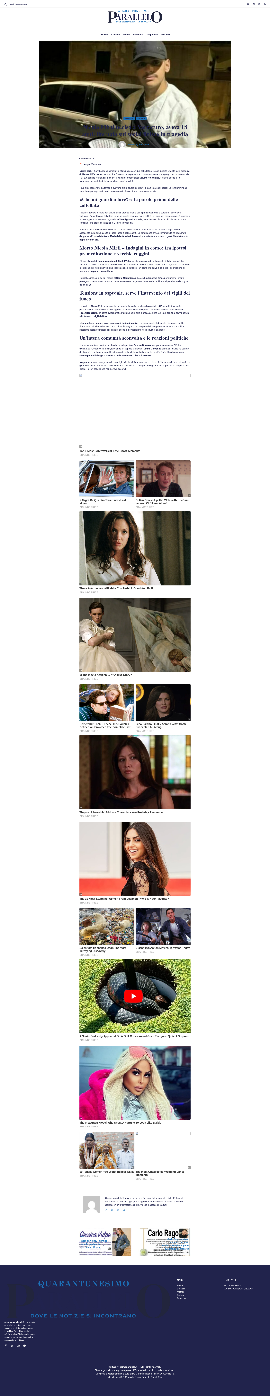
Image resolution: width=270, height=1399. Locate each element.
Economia (138, 34)
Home (180, 1285)
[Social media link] (248, 4)
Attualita (115, 34)
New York (165, 34)
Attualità (180, 1291)
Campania (129, 118)
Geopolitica (152, 34)
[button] (5, 4)
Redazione (144, 144)
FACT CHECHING (232, 1285)
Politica (126, 34)
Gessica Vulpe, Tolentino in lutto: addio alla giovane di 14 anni (94, 1244)
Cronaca (104, 34)
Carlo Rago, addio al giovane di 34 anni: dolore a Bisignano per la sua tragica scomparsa (175, 1244)
